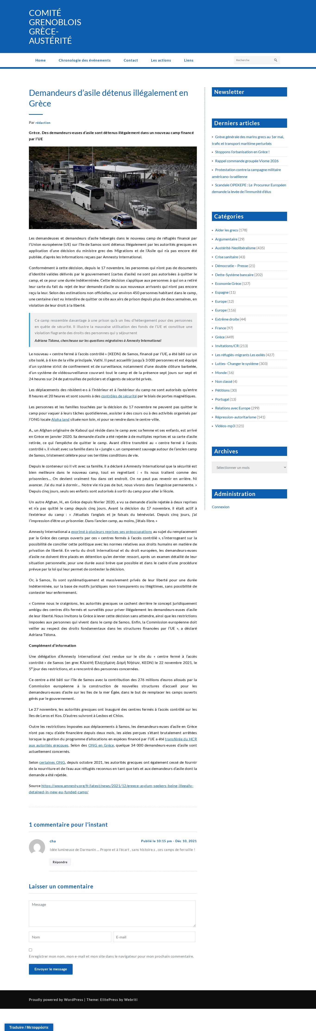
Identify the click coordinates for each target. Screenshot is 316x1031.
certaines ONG (52, 762)
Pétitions (222, 390)
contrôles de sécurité (119, 396)
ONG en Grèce (101, 745)
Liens (189, 60)
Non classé (223, 381)
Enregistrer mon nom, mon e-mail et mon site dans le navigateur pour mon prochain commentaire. (111, 956)
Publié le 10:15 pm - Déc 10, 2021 (169, 841)
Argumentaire (226, 239)
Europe (221, 301)
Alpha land (60, 419)
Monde (221, 372)
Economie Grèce (228, 283)
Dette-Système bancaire (234, 274)
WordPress (73, 999)
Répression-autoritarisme (235, 417)
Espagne (222, 292)
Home (40, 60)
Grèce (220, 337)
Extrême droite (227, 319)
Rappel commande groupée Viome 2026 (247, 161)
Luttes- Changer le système (236, 363)
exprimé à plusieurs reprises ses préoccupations (111, 531)
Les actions (161, 60)
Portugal (222, 399)
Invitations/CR (227, 345)
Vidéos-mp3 (225, 426)
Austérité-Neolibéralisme (235, 248)
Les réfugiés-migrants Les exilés (240, 354)
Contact (131, 60)
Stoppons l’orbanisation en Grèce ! (242, 152)
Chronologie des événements (85, 60)
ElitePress (109, 999)
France (220, 328)
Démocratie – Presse (231, 265)
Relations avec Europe (232, 408)
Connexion (220, 507)
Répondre (60, 862)
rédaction (43, 123)
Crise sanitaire (226, 257)
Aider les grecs (226, 230)
